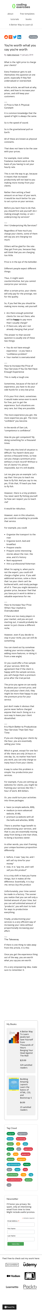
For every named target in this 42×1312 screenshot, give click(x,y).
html (16, 1154)
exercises (28, 1149)
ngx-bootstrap (14, 1164)
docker (10, 1149)
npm (9, 1169)
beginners (22, 1133)
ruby (23, 1174)
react (17, 1169)
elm (18, 1149)
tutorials (15, 19)
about (10, 13)
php (25, 1169)
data (25, 1144)
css (18, 1144)
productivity (12, 1174)
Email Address (13, 1221)
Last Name (11, 1236)
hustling (33, 37)
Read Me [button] (10, 1307)
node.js (27, 1164)
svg (30, 1174)
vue (9, 1185)
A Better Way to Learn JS (21, 24)
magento (21, 1159)
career (10, 1144)
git (9, 1154)
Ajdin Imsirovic (13, 55)
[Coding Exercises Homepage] (21, 7)
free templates (27, 13)
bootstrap (21, 1139)
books (29, 19)
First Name (11, 1228)
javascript (26, 1154)
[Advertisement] (21, 996)
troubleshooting (14, 1180)
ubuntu (28, 1180)
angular (11, 1133)
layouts (11, 1159)
